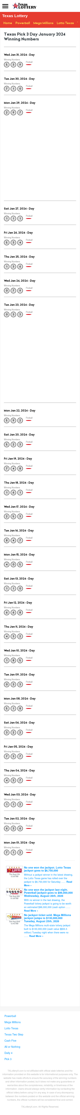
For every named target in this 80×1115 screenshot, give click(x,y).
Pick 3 (8, 1059)
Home (7, 23)
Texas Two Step (13, 1034)
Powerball (22, 23)
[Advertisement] (40, 157)
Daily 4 (8, 1053)
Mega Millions (43, 23)
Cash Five (10, 1040)
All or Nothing (12, 1046)
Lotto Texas (65, 23)
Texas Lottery (15, 16)
